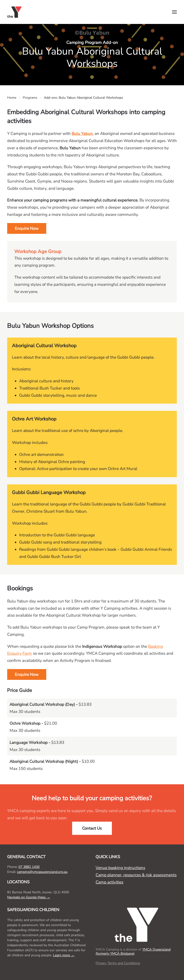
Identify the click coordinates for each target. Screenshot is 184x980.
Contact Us (92, 828)
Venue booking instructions (120, 868)
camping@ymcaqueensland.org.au (42, 872)
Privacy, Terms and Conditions (118, 963)
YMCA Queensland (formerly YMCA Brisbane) (133, 951)
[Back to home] (15, 12)
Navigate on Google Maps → (28, 897)
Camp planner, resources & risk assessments (136, 875)
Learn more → (63, 955)
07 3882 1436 (29, 867)
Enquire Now (27, 228)
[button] (174, 12)
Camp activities (109, 882)
